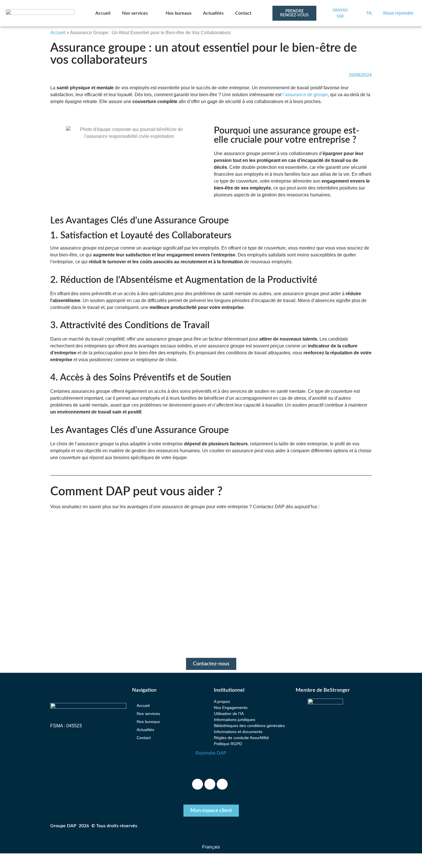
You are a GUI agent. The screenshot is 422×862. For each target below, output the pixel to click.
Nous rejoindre (398, 13)
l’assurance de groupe (305, 94)
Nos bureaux (178, 13)
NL (369, 13)
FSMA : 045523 (66, 725)
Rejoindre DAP (211, 753)
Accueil (103, 13)
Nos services (135, 13)
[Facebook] (197, 784)
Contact (243, 13)
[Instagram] (209, 784)
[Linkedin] (222, 784)
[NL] (360, 13)
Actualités (213, 13)
